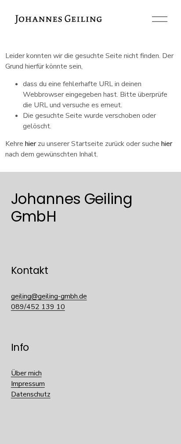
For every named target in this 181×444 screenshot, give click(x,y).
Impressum (28, 384)
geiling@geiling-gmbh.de (49, 296)
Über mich (26, 373)
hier (30, 144)
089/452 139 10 (38, 307)
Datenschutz (31, 394)
